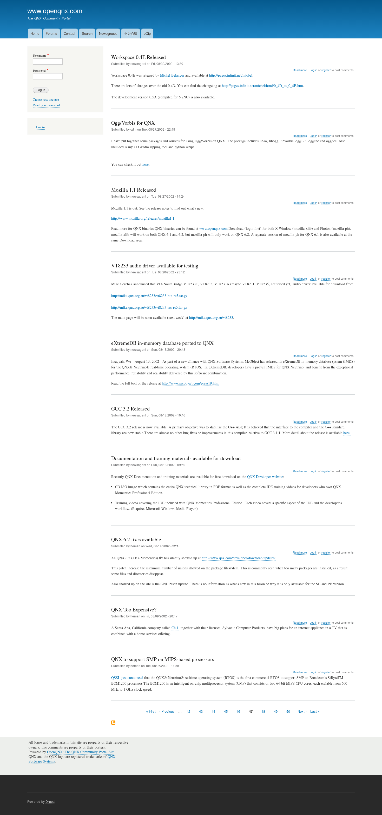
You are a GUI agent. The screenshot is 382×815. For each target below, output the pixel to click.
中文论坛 (130, 33)
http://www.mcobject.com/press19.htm (190, 383)
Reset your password (46, 105)
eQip (147, 33)
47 (251, 711)
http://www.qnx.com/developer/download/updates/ (238, 557)
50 (288, 711)
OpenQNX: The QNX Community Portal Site (80, 751)
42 (188, 711)
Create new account (46, 99)
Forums (51, 33)
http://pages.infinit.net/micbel (230, 75)
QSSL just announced (127, 677)
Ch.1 (175, 627)
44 (213, 711)
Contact (69, 33)
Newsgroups (108, 33)
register (326, 70)
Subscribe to (113, 722)
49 (276, 711)
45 (226, 711)
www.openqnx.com (54, 10)
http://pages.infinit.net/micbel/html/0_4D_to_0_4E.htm (262, 85)
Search (87, 33)
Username (39, 55)
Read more (300, 70)
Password (39, 71)
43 (201, 711)
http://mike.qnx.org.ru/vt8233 (211, 317)
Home (34, 33)
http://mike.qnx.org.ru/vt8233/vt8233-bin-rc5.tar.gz (149, 295)
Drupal (50, 801)
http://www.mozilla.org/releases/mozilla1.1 (142, 218)
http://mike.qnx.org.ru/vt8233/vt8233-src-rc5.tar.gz (149, 307)
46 (238, 711)
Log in (313, 70)
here (145, 164)
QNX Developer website (265, 476)
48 (263, 711)
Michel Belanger (172, 75)
